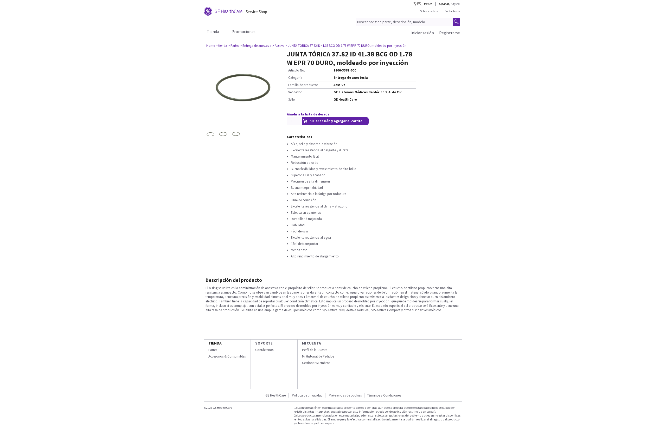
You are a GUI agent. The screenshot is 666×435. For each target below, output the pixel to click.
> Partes (233, 45)
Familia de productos (303, 85)
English (455, 4)
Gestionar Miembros (316, 363)
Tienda (213, 31)
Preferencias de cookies (345, 395)
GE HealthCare (275, 395)
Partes (212, 350)
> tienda (221, 45)
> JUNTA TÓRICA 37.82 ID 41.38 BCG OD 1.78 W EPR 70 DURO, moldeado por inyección (345, 45)
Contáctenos (452, 11)
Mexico (428, 4)
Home (210, 45)
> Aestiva (278, 45)
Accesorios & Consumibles (227, 356)
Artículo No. (296, 70)
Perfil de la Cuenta (315, 350)
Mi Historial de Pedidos (318, 356)
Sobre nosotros (429, 11)
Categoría (295, 77)
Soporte (264, 343)
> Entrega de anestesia (255, 45)
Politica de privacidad (307, 395)
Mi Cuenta (311, 343)
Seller (292, 99)
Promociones (243, 31)
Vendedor (295, 92)
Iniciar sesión (422, 32)
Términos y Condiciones (384, 395)
